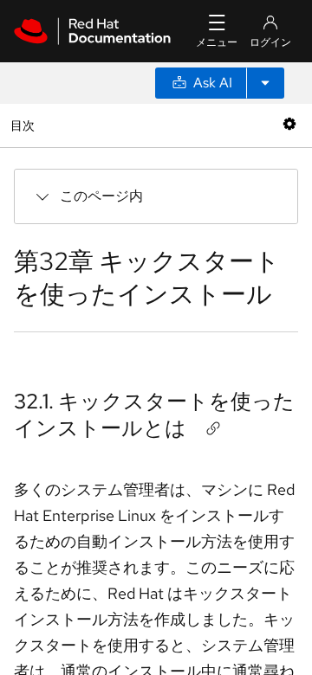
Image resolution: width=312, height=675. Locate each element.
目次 (25, 125)
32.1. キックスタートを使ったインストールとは (154, 414)
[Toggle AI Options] (265, 83)
